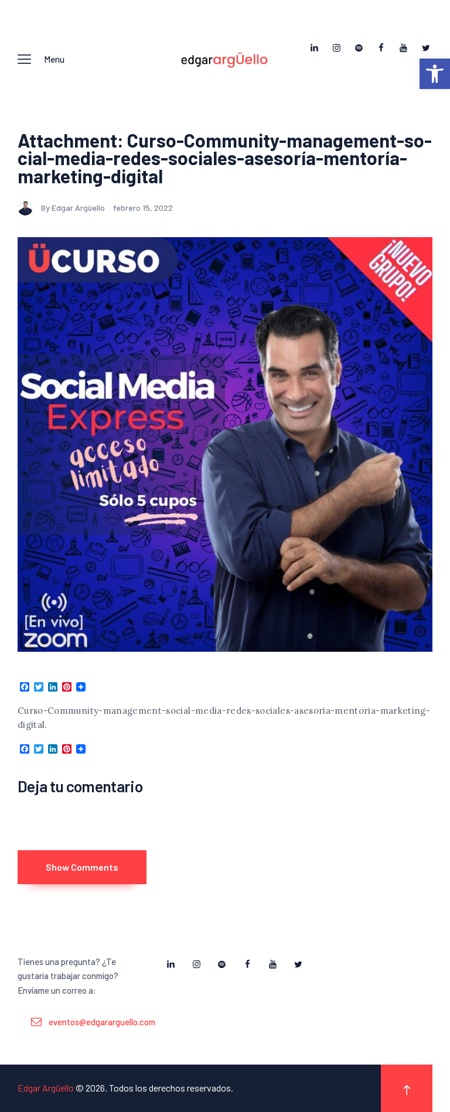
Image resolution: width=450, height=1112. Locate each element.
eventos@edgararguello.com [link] (102, 1022)
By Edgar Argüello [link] (74, 208)
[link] (435, 74)
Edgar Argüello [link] (46, 1087)
